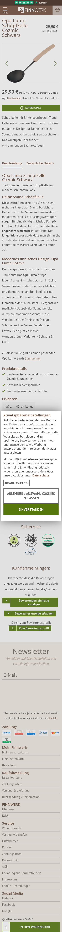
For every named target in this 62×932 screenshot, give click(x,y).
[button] (16, 483)
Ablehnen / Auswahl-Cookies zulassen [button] (31, 495)
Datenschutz (40, 475)
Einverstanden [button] (31, 509)
